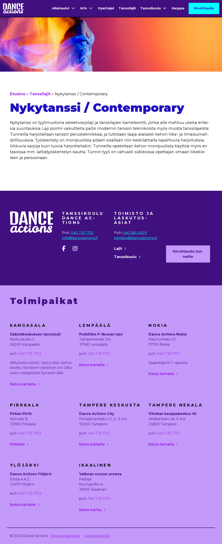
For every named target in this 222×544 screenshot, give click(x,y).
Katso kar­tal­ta (23, 384)
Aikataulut (60, 8)
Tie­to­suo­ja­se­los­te (65, 536)
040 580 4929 (135, 233)
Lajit (118, 249)
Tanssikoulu (150, 8)
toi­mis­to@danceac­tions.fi (135, 238)
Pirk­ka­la (17, 444)
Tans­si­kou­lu (125, 257)
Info (83, 8)
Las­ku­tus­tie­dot (97, 536)
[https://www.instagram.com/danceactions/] (77, 249)
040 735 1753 (82, 233)
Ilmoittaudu (204, 8)
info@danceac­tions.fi (80, 238)
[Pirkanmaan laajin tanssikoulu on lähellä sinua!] (13, 8)
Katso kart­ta (90, 510)
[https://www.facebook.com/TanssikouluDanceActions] (67, 249)
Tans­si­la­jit (40, 94)
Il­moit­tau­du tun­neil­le (188, 254)
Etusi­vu (17, 94)
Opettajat (106, 8)
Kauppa (178, 8)
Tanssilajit (127, 8)
